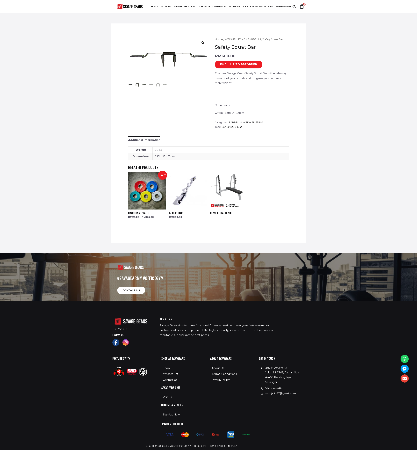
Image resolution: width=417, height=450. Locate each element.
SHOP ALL (166, 6)
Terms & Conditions (224, 374)
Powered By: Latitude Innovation (223, 445)
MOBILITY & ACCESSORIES (248, 6)
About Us (218, 368)
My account (170, 374)
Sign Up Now (171, 414)
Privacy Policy (221, 379)
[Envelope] (405, 378)
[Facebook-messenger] (405, 369)
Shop (166, 368)
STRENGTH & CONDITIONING (190, 6)
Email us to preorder (238, 64)
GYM (270, 6)
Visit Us (167, 397)
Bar (224, 126)
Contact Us (170, 379)
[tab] (144, 140)
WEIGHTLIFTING (235, 39)
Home (219, 39)
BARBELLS (254, 39)
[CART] (302, 6)
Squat (238, 126)
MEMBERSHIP (283, 6)
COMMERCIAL (220, 6)
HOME (154, 6)
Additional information (144, 140)
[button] (131, 290)
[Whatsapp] (405, 359)
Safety (230, 126)
